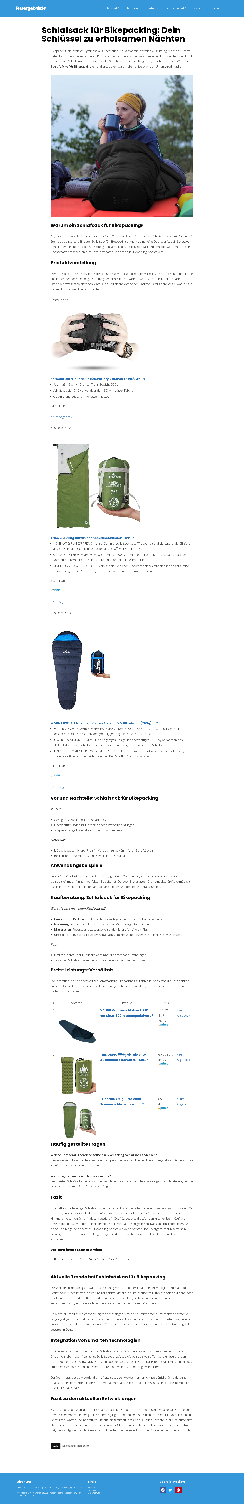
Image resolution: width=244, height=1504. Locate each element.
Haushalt (111, 8)
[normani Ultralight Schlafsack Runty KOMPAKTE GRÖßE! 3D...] (95, 316)
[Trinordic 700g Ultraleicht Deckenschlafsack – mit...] (95, 443)
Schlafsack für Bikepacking (75, 1445)
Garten (151, 8)
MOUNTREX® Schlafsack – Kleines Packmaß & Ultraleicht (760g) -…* (104, 723)
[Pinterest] (178, 1490)
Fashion (197, 8)
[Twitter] (170, 1490)
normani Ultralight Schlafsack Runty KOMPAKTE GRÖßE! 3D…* (100, 379)
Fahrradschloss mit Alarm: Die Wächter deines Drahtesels (92, 1259)
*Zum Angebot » (61, 417)
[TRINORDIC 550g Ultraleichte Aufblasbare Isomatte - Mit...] (77, 1060)
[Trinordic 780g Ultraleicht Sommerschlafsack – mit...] (77, 1104)
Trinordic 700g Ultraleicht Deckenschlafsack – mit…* (93, 538)
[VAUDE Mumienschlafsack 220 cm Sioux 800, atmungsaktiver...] (77, 1015)
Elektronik (131, 8)
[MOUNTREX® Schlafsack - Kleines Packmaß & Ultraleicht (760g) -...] (80, 629)
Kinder (215, 8)
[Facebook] (163, 1490)
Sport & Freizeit (174, 8)
